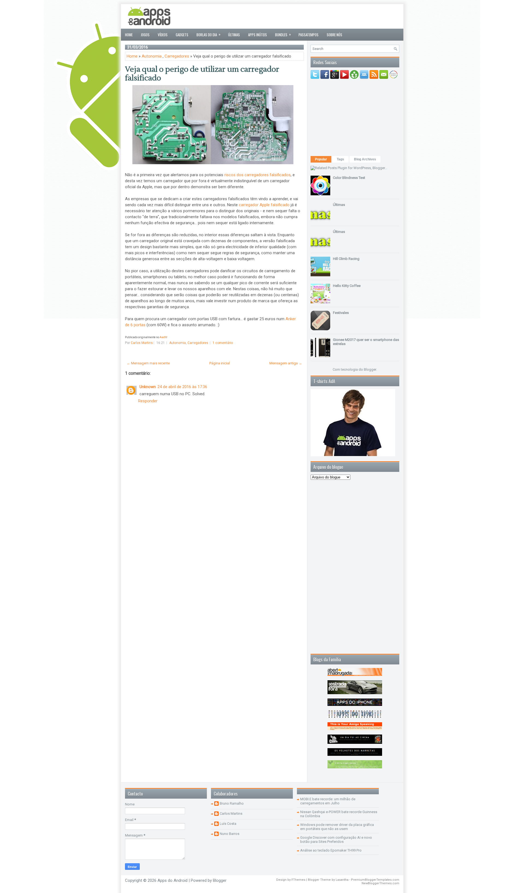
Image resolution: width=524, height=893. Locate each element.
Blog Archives (365, 159)
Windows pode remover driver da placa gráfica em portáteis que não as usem (337, 827)
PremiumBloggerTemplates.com (375, 880)
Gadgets (182, 34)
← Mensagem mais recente (148, 363)
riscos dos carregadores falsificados (257, 174)
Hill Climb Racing (346, 259)
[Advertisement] (300, 16)
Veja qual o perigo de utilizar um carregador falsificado (202, 73)
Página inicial (219, 363)
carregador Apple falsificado (264, 204)
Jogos (145, 34)
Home (129, 34)
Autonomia (152, 56)
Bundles (283, 34)
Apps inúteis (257, 34)
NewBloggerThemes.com (380, 883)
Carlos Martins (231, 813)
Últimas (234, 34)
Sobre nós (334, 34)
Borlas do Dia (208, 34)
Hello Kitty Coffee (347, 286)
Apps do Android (172, 880)
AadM (163, 337)
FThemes (298, 880)
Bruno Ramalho (232, 803)
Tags (340, 159)
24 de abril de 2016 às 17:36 (182, 386)
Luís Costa (228, 824)
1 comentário (223, 343)
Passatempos (308, 34)
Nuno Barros (229, 834)
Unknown (147, 386)
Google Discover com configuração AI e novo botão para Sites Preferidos (336, 839)
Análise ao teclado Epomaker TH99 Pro (331, 850)
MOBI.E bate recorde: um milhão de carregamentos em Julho (327, 801)
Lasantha (342, 880)
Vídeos (163, 34)
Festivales (341, 313)
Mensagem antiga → (285, 363)
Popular (321, 159)
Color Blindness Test (349, 178)
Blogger (370, 369)
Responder (147, 400)
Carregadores (177, 56)
